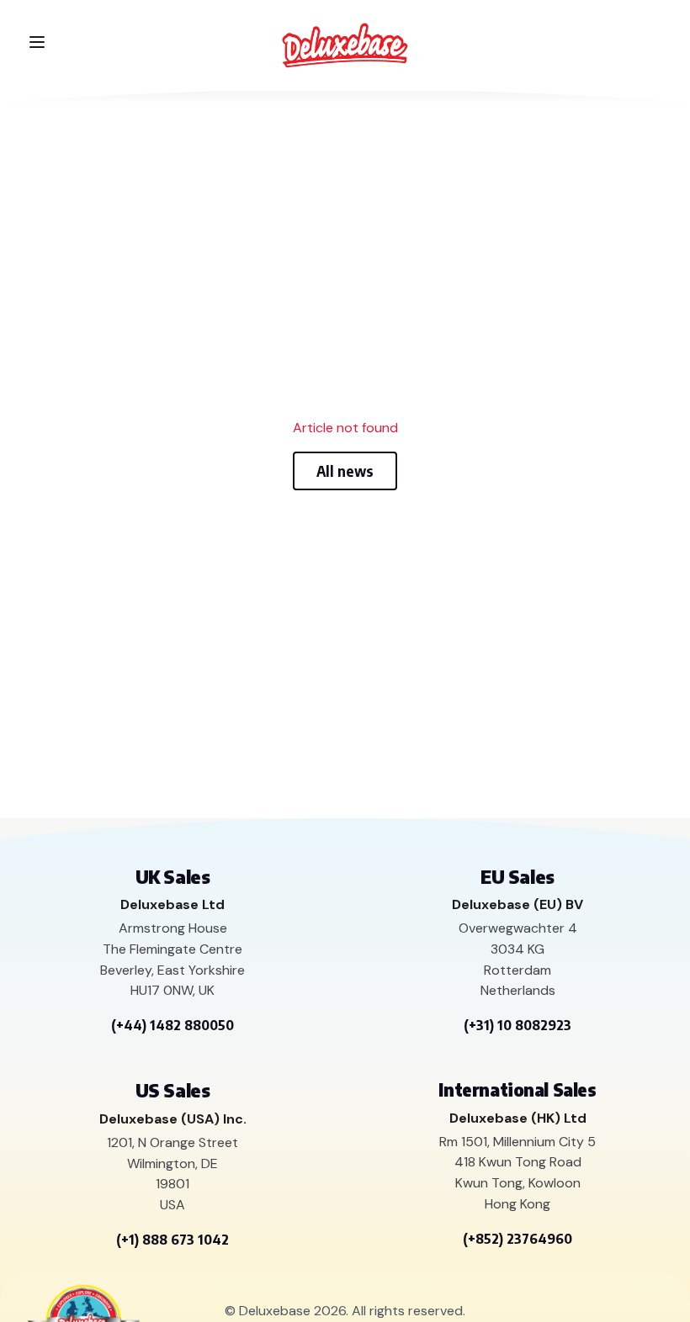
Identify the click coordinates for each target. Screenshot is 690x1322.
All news (345, 471)
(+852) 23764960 (517, 1238)
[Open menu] (37, 42)
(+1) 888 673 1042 (172, 1239)
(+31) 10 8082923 (517, 1025)
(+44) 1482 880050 (172, 1025)
